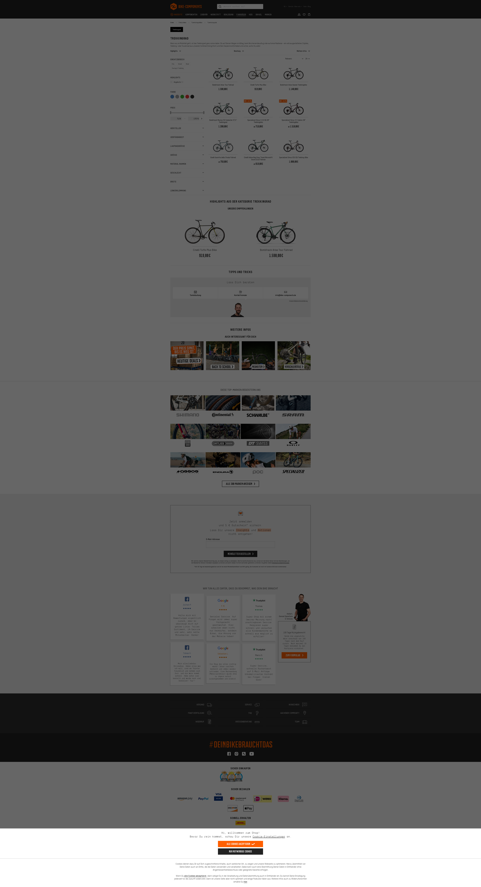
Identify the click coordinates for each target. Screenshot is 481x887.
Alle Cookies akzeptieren (238, 844)
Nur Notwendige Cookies (240, 851)
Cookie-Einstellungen (269, 836)
